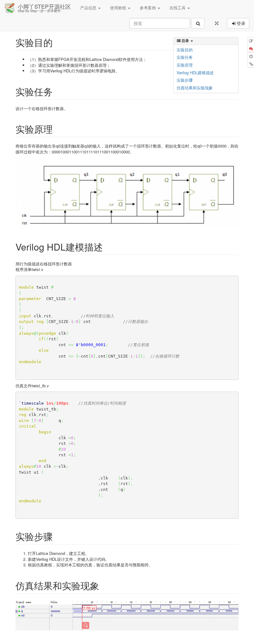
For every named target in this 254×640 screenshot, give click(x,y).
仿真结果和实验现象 (195, 88)
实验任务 (185, 57)
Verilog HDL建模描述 (195, 72)
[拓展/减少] (216, 23)
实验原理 (185, 65)
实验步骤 (185, 80)
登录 (241, 23)
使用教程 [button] (118, 8)
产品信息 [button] (89, 8)
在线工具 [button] (178, 8)
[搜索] (198, 23)
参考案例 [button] (148, 8)
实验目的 (185, 50)
